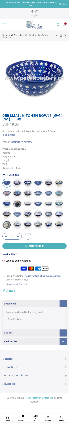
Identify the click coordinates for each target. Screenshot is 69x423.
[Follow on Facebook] (32, 12)
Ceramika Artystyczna (22, 142)
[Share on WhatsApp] (13, 290)
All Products (16, 35)
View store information (17, 284)
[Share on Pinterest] (7, 290)
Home (5, 35)
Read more (9, 134)
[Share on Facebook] (3, 290)
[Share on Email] (10, 290)
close (64, 4)
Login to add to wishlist (18, 260)
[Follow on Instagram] (36, 12)
